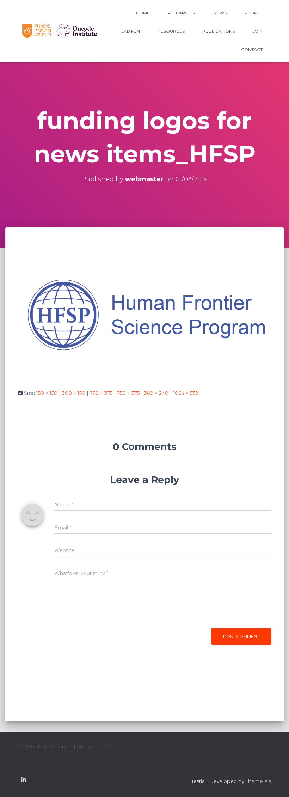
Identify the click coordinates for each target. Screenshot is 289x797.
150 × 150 (46, 393)
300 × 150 (73, 393)
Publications (218, 31)
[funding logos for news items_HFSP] (144, 314)
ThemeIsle (258, 781)
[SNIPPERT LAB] (59, 31)
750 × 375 (101, 393)
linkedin (24, 780)
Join (257, 31)
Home (143, 13)
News (220, 13)
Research (179, 13)
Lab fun (130, 31)
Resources (171, 31)
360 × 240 (156, 393)
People (253, 13)
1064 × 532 (185, 393)
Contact (252, 49)
